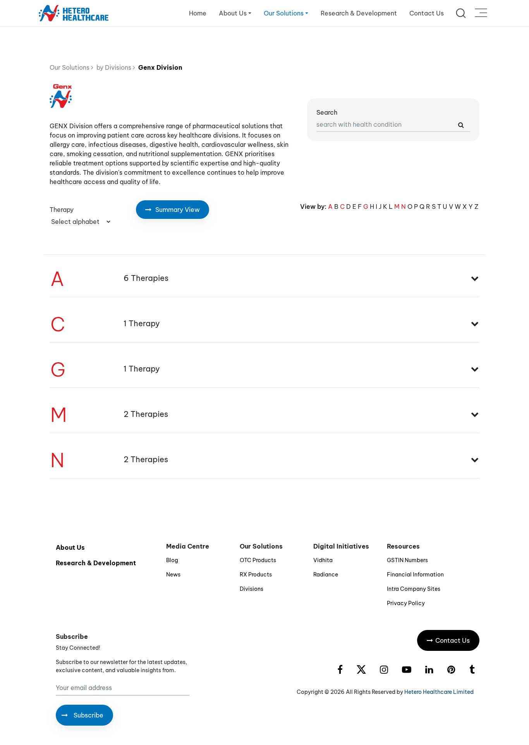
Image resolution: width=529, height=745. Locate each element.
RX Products (256, 574)
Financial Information (415, 574)
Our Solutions (70, 67)
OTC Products (258, 560)
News (173, 574)
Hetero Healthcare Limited (439, 691)
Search (326, 112)
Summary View (177, 209)
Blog (172, 560)
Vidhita (323, 560)
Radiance (325, 574)
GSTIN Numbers (407, 560)
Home (197, 13)
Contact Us (426, 13)
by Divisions (113, 67)
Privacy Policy (406, 603)
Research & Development (359, 13)
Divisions (251, 588)
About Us (70, 547)
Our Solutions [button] (284, 13)
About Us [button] (233, 13)
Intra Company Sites (413, 588)
